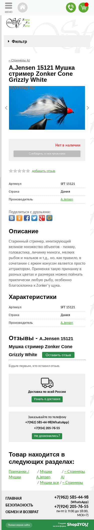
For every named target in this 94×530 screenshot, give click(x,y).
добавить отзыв (43, 171)
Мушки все (49, 483)
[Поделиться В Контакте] (12, 218)
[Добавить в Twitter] (34, 218)
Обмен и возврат (22, 512)
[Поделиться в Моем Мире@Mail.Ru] (49, 218)
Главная (14, 499)
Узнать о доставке (47, 399)
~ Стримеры (72, 483)
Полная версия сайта (19, 525)
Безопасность (19, 505)
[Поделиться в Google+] (42, 218)
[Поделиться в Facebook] (27, 218)
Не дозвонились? (47, 436)
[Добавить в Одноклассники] (19, 218)
